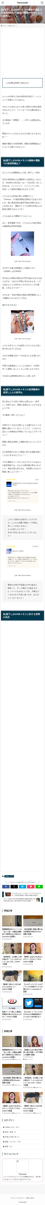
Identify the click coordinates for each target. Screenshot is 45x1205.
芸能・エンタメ (13, 1142)
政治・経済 (10, 1132)
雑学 (8, 1146)
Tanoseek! (22, 3)
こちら (29, 216)
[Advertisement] (22, 52)
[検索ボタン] (42, 3)
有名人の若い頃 (12, 1137)
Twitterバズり (9, 876)
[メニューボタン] (3, 3)
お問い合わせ (30, 1198)
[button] (6, 886)
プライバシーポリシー (18, 1198)
